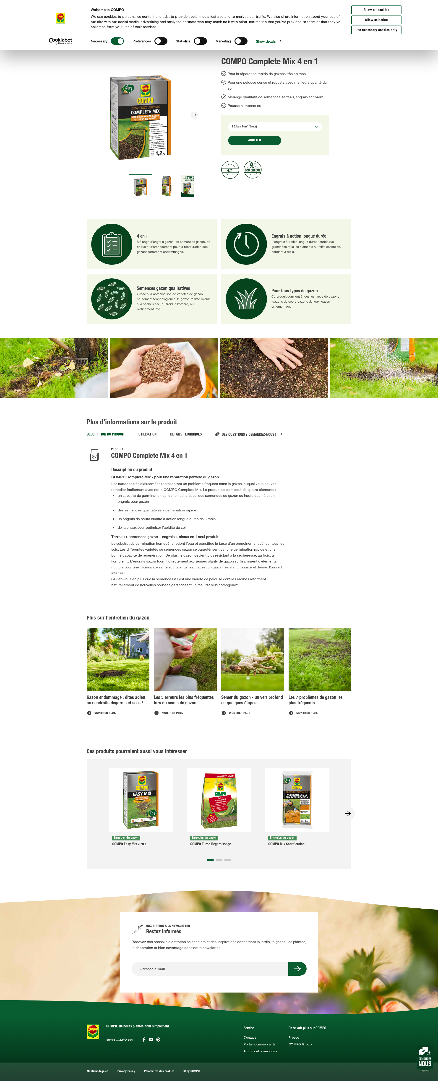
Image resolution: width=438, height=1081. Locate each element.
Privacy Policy (126, 1071)
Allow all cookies (376, 10)
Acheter (254, 140)
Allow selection (376, 20)
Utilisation (147, 435)
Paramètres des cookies (159, 1071)
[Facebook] (143, 1039)
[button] (210, 860)
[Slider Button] (194, 114)
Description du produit (106, 435)
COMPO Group (300, 1044)
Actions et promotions (260, 1051)
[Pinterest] (158, 1039)
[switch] (160, 41)
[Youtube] (151, 1039)
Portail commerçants (259, 1044)
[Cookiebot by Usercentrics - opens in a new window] (61, 41)
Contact (250, 1037)
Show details (266, 41)
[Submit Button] (297, 969)
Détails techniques (186, 435)
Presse (294, 1037)
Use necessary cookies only (376, 30)
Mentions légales (97, 1071)
